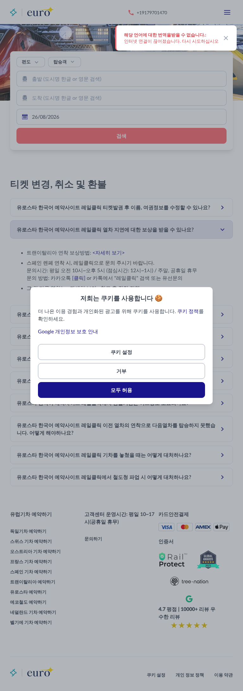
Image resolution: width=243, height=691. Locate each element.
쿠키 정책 (188, 311)
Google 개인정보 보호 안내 (68, 331)
